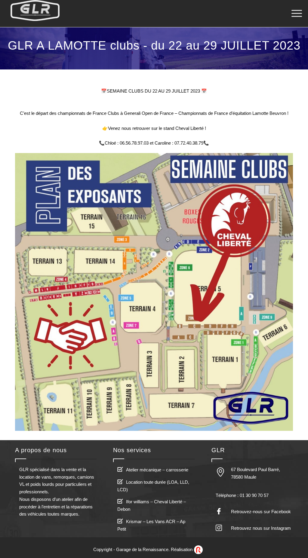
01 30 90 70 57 (254, 495)
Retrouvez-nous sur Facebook (261, 511)
